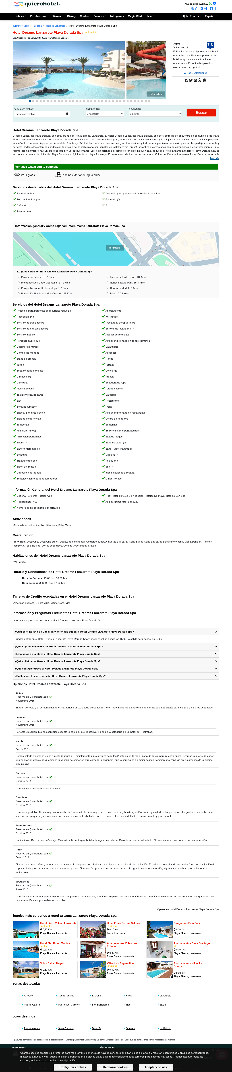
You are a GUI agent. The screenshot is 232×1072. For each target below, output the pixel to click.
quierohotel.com (21, 25)
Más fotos (156, 94)
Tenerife (96, 1028)
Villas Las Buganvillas (120, 963)
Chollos (85, 16)
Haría (129, 995)
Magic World (135, 16)
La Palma (165, 1028)
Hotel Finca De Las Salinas (123, 923)
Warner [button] (57, 16)
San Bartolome (100, 1004)
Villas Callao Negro (52, 963)
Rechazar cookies (115, 1067)
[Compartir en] (204, 80)
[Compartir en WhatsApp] (199, 80)
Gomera (130, 1028)
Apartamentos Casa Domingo (192, 943)
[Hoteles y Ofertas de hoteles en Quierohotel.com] (37, 3)
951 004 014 (203, 8)
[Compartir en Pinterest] (195, 80)
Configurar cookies (72, 1067)
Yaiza (163, 1004)
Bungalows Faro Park (187, 923)
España (38, 25)
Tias (128, 1004)
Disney (71, 16)
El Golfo (96, 995)
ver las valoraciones (195, 73)
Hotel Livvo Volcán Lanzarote (58, 923)
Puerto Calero (32, 1004)
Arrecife (28, 995)
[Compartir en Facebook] (186, 80)
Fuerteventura (32, 1028)
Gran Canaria (66, 1028)
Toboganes (117, 16)
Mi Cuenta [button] (192, 16)
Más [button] (149, 16)
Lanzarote (165, 995)
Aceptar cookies (156, 1067)
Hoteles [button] (19, 16)
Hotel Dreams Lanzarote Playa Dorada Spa (93, 25)
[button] (30, 101)
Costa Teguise (66, 995)
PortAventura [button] (38, 16)
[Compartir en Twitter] (191, 80)
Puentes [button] (99, 16)
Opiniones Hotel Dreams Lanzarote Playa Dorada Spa (188, 909)
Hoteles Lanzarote (55, 25)
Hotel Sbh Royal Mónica (55, 943)
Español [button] (210, 16)
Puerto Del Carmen (69, 1004)
